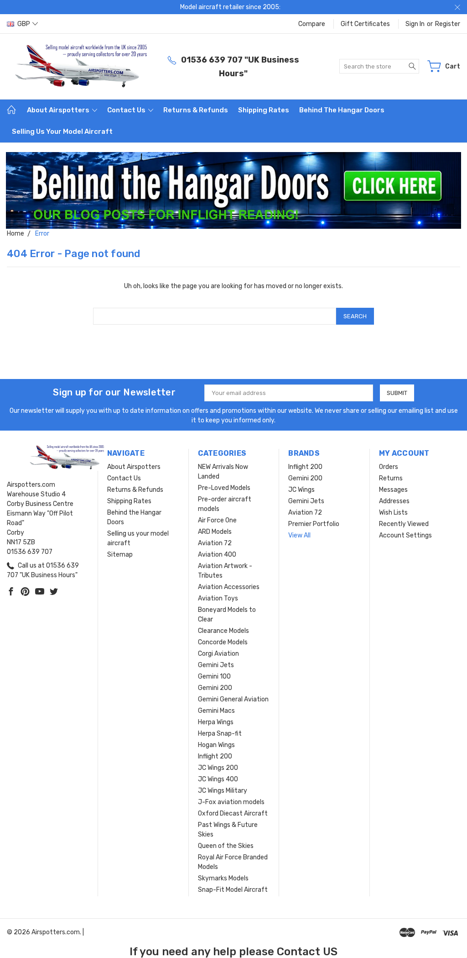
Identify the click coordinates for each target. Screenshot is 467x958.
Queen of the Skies (226, 846)
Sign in (415, 24)
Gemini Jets (216, 665)
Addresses (394, 501)
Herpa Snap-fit (220, 733)
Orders (388, 467)
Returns (391, 478)
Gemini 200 (215, 688)
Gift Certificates (365, 24)
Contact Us (127, 110)
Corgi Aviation (218, 654)
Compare (311, 24)
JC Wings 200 (218, 768)
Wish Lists (393, 512)
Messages (393, 490)
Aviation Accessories (228, 587)
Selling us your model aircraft (62, 131)
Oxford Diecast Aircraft (233, 813)
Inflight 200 (215, 756)
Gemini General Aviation (233, 699)
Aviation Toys (218, 598)
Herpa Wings (216, 722)
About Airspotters (59, 110)
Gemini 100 (214, 676)
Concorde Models (223, 642)
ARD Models (215, 532)
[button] (233, 190)
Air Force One (217, 520)
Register (447, 24)
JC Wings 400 (218, 779)
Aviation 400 (217, 554)
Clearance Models (223, 631)
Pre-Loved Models (224, 488)
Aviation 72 (215, 543)
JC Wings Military (222, 791)
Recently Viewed (404, 524)
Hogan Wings (216, 745)
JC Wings (301, 490)
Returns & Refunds (195, 110)
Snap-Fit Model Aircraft (233, 890)
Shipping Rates (263, 110)
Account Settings (405, 535)
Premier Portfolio (313, 524)
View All (299, 535)
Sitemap (120, 554)
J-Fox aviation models (231, 802)
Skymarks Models (223, 878)
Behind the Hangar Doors (341, 110)
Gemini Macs (216, 711)
